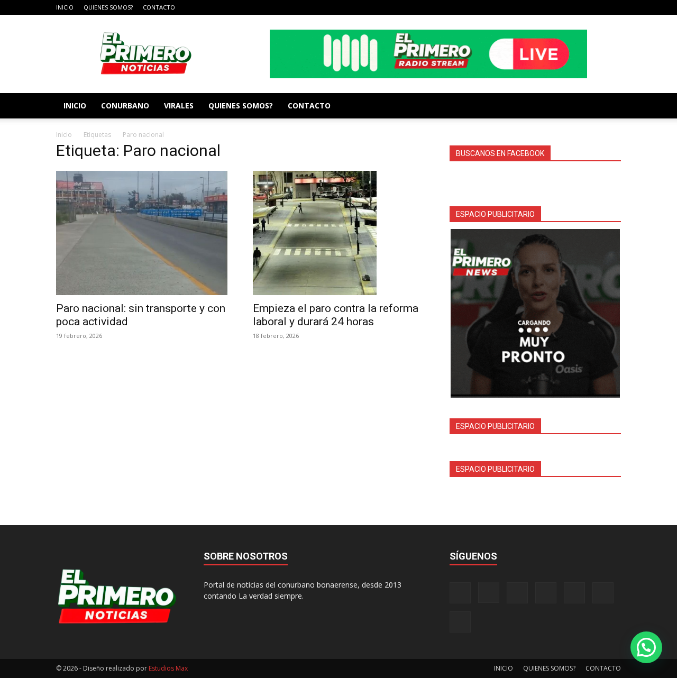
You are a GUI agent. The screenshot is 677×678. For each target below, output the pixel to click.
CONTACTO (159, 7)
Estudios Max (168, 668)
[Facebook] (508, 7)
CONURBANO (125, 105)
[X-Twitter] (578, 7)
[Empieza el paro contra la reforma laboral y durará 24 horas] (338, 233)
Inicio (64, 134)
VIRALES (179, 105)
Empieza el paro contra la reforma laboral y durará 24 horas (335, 315)
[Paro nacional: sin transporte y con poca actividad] (141, 233)
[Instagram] (526, 7)
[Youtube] (613, 7)
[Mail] (543, 7)
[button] (646, 647)
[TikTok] (561, 7)
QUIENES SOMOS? (108, 7)
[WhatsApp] (595, 7)
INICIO (65, 7)
